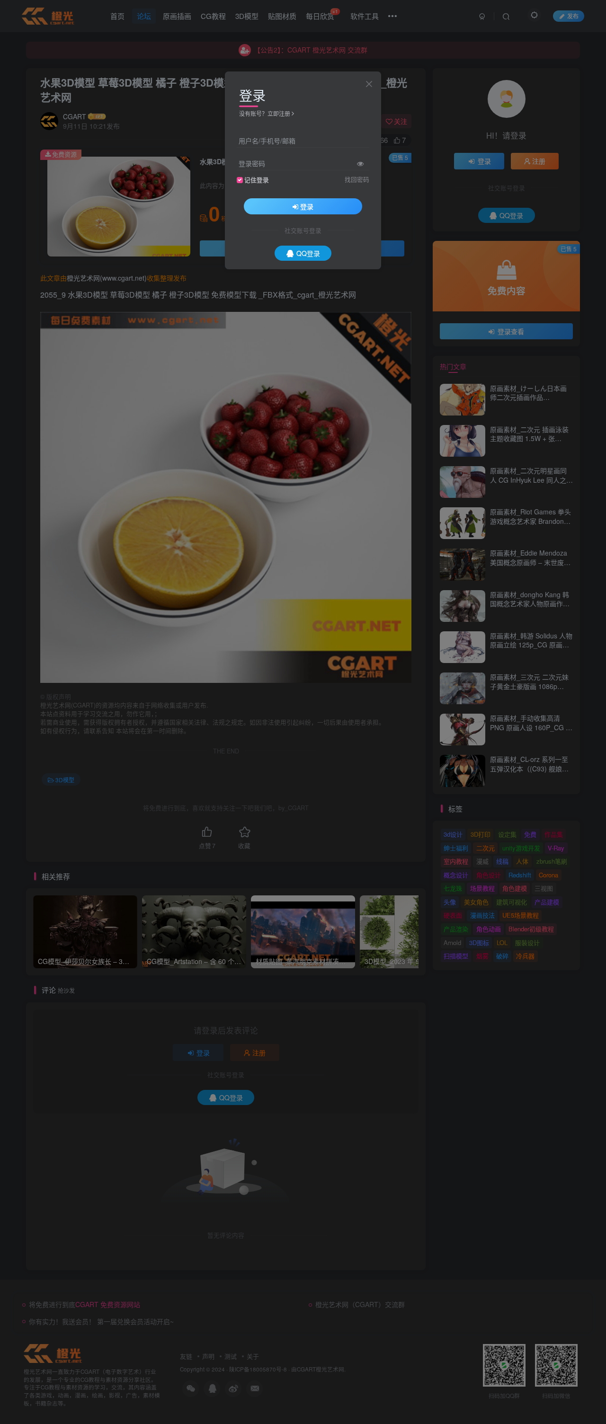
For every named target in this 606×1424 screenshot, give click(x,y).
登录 (306, 206)
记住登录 (256, 180)
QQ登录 (308, 253)
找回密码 (357, 179)
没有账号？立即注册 (264, 113)
